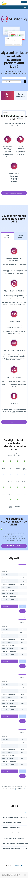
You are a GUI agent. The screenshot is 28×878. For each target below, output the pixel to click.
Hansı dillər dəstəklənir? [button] (11, 827)
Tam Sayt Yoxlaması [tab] (20, 236)
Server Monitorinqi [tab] (20, 95)
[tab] (14, 812)
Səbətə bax (24, 2)
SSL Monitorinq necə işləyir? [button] (12, 822)
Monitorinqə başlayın (14, 546)
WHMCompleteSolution (17, 865)
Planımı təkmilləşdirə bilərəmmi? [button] (13, 854)
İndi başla (14, 422)
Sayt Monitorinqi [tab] (8, 95)
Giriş (17, 2)
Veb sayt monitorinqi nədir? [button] (12, 812)
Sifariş (22, 611)
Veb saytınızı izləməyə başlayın (14, 193)
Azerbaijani (12, 2)
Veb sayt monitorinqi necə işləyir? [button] (14, 838)
